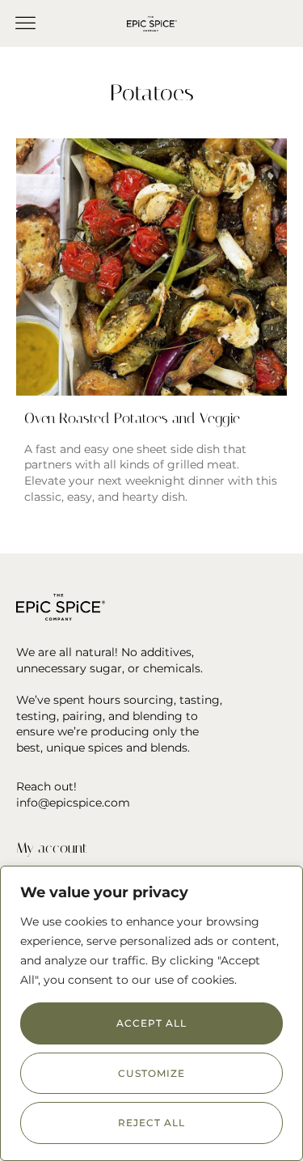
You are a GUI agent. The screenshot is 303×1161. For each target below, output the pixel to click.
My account (51, 848)
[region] (151, 1013)
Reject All (151, 1123)
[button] (26, 23)
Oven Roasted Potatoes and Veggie (132, 418)
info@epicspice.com (73, 802)
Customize (151, 1073)
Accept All (151, 1023)
